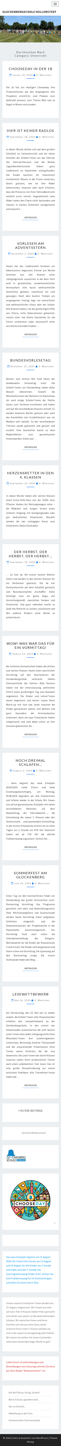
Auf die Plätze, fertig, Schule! (24, 1392)
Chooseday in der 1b (30, 69)
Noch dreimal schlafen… (31, 762)
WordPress (42, 1438)
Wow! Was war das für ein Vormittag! (30, 645)
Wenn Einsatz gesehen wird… (24, 1399)
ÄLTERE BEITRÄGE (31, 1110)
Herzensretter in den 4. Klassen (30, 475)
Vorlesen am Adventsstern (30, 245)
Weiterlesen (31, 217)
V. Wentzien (44, 75)
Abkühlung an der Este (21, 1413)
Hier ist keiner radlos (30, 130)
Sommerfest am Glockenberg (30, 875)
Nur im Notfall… (18, 1406)
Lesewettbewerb (31, 994)
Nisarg (30, 1441)
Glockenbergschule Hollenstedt (29, 12)
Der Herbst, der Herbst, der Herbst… (30, 554)
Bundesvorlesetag (30, 360)
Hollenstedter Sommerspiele (24, 1420)
